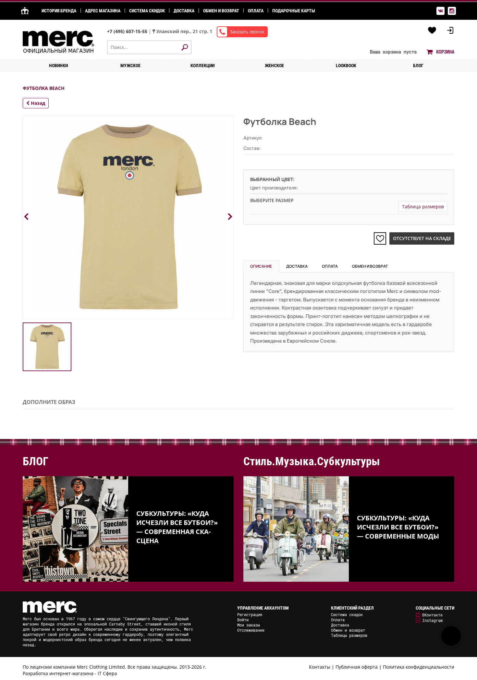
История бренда (59, 10)
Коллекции (202, 65)
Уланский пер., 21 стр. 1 (184, 31)
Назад (37, 103)
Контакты (319, 667)
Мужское (130, 65)
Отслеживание (250, 630)
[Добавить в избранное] (380, 238)
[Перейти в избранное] (432, 30)
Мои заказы (248, 624)
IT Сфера (107, 673)
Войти (243, 619)
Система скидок (147, 10)
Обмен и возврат (221, 10)
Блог (418, 65)
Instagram (432, 620)
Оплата (255, 10)
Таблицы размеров (349, 635)
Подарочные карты (293, 10)
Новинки (58, 65)
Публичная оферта (357, 667)
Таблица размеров (423, 206)
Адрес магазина (102, 10)
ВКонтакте (432, 614)
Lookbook (346, 65)
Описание (261, 266)
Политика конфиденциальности (418, 667)
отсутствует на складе (422, 238)
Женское (274, 65)
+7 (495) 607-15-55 (128, 31)
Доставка (184, 10)
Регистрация (249, 614)
